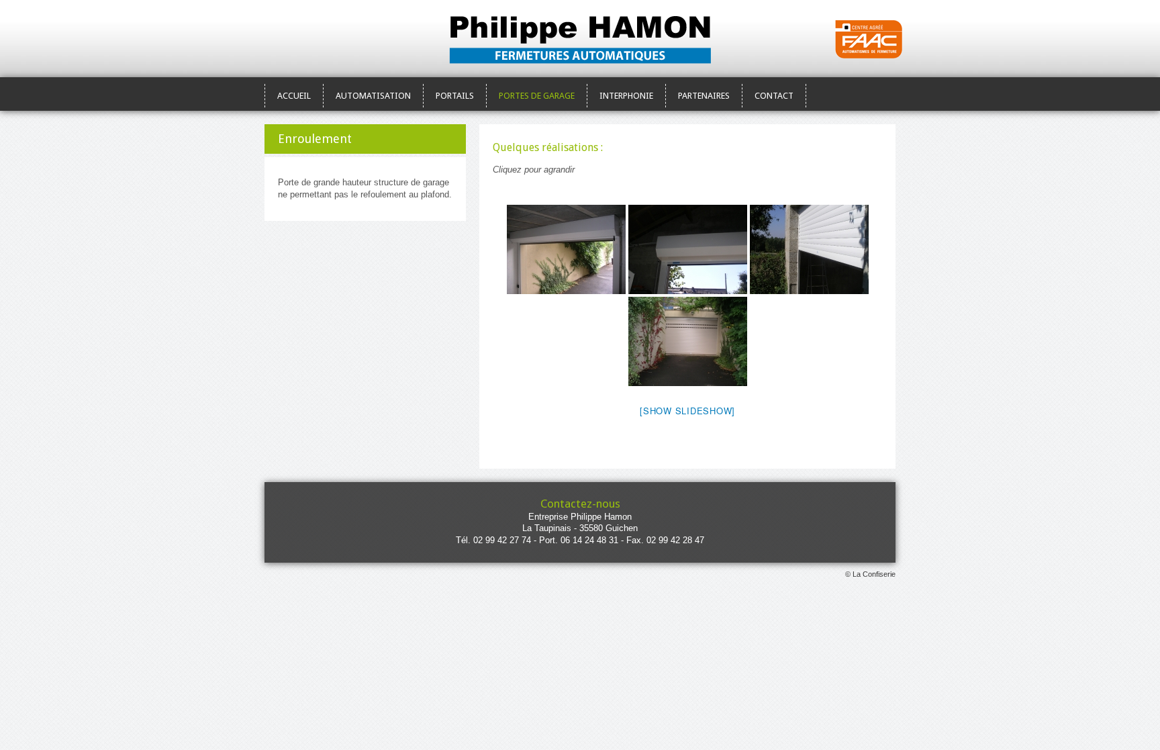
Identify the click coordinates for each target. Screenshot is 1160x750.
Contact (774, 96)
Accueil (294, 96)
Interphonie (626, 96)
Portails (455, 96)
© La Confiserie (870, 574)
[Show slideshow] (687, 410)
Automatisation (373, 96)
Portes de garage (537, 96)
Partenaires (704, 96)
